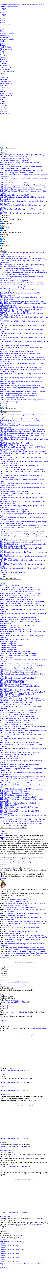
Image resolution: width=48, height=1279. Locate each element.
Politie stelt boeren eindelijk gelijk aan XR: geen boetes (22, 185)
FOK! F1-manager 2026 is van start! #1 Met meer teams (22, 726)
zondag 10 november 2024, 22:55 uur (13, 1138)
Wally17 (3, 1142)
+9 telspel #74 (8, 648)
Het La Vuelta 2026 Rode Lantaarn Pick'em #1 (19, 765)
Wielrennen (4, 61)
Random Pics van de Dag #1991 (14, 183)
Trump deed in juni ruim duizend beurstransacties (20, 386)
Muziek (2, 41)
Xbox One (3, 79)
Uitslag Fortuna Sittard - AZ (12, 546)
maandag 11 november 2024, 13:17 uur (14, 1212)
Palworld (6, 813)
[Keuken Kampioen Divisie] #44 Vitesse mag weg (21, 789)
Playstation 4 (4, 77)
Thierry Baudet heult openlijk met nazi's (17, 755)
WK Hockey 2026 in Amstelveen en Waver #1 (20, 753)
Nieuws (28, 5)
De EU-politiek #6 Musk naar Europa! (17, 694)
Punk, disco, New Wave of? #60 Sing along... (19, 807)
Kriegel (2, 986)
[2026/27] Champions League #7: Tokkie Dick (20, 603)
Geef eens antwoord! (10, 759)
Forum (2, 5)
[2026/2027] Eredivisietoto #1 (14, 728)
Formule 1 (3, 55)
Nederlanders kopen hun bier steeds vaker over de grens (22, 283)
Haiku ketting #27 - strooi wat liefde (16, 783)
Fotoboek (3, 103)
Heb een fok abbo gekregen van (13, 680)
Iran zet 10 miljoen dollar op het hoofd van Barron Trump (23, 259)
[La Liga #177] (8, 805)
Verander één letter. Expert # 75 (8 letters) (17, 670)
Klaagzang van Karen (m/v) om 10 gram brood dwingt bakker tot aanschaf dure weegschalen (22, 156)
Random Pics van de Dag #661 (14, 510)
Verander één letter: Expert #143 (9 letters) (18, 664)
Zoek (13, 5)
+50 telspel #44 (8, 650)
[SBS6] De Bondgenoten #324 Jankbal (17, 587)
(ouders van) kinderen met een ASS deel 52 (18, 702)
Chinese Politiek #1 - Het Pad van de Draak (18, 617)
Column (5, 237)
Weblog (8, 5)
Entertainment (5, 37)
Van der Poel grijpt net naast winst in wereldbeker (20, 353)
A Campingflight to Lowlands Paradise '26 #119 (20, 811)
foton (2, 1074)
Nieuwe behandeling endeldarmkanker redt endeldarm (21, 171)
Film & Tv (6, 228)
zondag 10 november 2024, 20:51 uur (13, 1082)
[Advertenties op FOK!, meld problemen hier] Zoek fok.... (23, 819)
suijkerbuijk (4, 1006)
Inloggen (3, 9)
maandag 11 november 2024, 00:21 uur (14, 1146)
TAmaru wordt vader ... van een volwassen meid (20, 712)
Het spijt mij (7, 658)
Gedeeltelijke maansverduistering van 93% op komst (21, 367)
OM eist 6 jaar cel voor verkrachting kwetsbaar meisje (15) (23, 544)
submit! (2, 872)
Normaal (5, 969)
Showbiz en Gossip (7, 33)
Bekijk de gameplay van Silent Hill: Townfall (18, 394)
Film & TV (4, 87)
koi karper (16, 862)
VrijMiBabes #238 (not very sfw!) (15, 572)
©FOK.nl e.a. (5, 1268)
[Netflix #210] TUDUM (12, 682)
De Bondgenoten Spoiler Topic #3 (15, 629)
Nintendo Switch (6, 81)
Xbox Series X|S (6, 83)
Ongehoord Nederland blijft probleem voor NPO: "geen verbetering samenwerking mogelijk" (22, 286)
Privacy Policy (23, 1264)
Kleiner (5, 971)
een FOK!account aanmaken (32, 1225)
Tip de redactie (5, 114)
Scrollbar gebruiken (9, 148)
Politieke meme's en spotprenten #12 (15, 795)
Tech (1, 31)
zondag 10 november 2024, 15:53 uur (13, 1002)
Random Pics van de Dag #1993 (14, 161)
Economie (3, 27)
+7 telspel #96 (8, 642)
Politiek (2, 29)
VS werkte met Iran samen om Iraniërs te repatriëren (21, 189)
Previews (3, 7)
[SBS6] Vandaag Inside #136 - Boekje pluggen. (20, 742)
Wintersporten (5, 65)
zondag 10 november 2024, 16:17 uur (13, 1070)
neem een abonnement (14, 1000)
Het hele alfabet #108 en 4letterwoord (16, 714)
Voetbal (2, 53)
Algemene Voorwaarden (8, 1264)
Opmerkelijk (4, 35)
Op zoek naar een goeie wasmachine (15, 684)
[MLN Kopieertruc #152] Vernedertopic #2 (18, 625)
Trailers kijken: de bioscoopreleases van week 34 (19, 396)
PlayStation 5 (4, 85)
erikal (2, 1171)
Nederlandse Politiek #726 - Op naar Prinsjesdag (20, 593)
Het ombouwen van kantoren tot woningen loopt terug (22, 301)
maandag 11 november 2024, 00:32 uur (14, 1166)
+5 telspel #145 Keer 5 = (11, 646)
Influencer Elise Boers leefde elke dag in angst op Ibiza (22, 823)
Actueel (2, 21)
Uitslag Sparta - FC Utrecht (12, 398)
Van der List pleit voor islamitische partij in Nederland (22, 357)
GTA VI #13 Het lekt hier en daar (15, 597)
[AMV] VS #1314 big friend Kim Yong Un (18, 654)
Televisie (3, 45)
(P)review (5, 239)
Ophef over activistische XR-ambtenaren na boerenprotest (23, 273)
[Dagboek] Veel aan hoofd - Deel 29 (15, 722)
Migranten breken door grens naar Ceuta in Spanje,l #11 (22, 589)
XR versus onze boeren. (11, 315)
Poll (3, 244)
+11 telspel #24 (8, 644)
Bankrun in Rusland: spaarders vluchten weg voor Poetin (23, 187)
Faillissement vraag (9, 809)
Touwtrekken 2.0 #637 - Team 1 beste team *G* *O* (22, 666)
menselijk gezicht (31, 862)
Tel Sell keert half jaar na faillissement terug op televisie (22, 213)
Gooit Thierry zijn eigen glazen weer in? (17, 269)
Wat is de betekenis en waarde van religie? (18, 797)
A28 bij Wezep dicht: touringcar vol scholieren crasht (21, 167)
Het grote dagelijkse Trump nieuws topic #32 (18, 672)
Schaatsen (3, 63)
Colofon (3, 109)
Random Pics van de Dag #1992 (14, 169)
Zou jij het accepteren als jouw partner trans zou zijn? (22, 710)
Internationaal (5, 25)
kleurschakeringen (6, 862)
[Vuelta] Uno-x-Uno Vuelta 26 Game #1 (17, 732)
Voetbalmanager (5, 69)
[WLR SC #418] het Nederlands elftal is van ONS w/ (22, 781)
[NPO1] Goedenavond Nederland (15, 704)
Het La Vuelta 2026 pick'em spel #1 (15, 767)
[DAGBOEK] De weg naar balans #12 (17, 599)
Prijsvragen (4, 105)
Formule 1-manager (7, 71)
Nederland (3, 23)
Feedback (3, 112)
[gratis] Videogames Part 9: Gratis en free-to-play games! (23, 730)
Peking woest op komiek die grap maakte (17, 591)
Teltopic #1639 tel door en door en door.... (17, 724)
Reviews (41, 5)
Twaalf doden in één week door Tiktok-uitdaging (20, 698)
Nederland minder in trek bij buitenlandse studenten (20, 821)
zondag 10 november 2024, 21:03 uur (13, 1090)
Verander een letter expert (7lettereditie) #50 (19, 678)
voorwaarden (18, 1236)
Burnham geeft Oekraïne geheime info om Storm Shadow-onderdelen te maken (21, 933)
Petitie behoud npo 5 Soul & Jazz (14, 793)
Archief (15, 7)
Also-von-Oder (5, 1150)
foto (1, 994)
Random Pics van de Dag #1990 (14, 195)
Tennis (2, 59)
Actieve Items (20, 5)
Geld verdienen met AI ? (11, 585)
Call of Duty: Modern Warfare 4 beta (15, 257)
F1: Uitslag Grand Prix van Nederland (16, 173)
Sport (2, 51)
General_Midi (5, 1094)
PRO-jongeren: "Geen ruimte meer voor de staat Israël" (22, 692)
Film (1, 43)
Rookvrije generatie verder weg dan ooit (17, 716)
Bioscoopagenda (6, 49)
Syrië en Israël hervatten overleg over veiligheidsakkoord (22, 307)
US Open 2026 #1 (9, 757)
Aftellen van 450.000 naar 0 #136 (15, 640)
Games (2, 73)
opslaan (3, 152)
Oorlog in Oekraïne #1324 (12, 627)
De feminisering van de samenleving (15, 652)
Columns (34, 5)
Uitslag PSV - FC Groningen (12, 355)
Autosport (3, 57)
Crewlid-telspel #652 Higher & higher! (17, 668)
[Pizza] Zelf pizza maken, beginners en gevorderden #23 (23, 777)
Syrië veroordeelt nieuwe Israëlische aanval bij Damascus (23, 392)
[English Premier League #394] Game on (17, 720)
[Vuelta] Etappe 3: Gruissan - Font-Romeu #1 (19, 619)
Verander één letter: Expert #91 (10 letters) (18, 656)
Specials (10, 7)
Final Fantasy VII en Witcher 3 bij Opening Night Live (22, 271)
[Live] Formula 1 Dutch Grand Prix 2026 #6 (19, 779)
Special (4, 241)
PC (1, 75)
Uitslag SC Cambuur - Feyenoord (14, 345)
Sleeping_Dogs (5, 1216)
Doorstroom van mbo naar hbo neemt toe (17, 825)
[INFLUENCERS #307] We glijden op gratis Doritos (22, 601)
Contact (2, 107)
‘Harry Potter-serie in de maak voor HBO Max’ (20, 595)
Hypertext (3, 1086)
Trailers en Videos (6, 93)
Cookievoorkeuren (36, 1264)
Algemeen (3, 834)
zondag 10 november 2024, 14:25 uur (13, 982)
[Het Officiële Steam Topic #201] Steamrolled (19, 718)
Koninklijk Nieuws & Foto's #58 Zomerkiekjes (19, 690)
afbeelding (4, 1020)
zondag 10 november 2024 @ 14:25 (16, 1012)
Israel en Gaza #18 (10, 696)
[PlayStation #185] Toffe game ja (14, 791)
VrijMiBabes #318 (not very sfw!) (14, 159)
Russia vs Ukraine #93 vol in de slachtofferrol (19, 803)
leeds (22, 862)
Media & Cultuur (6, 47)
